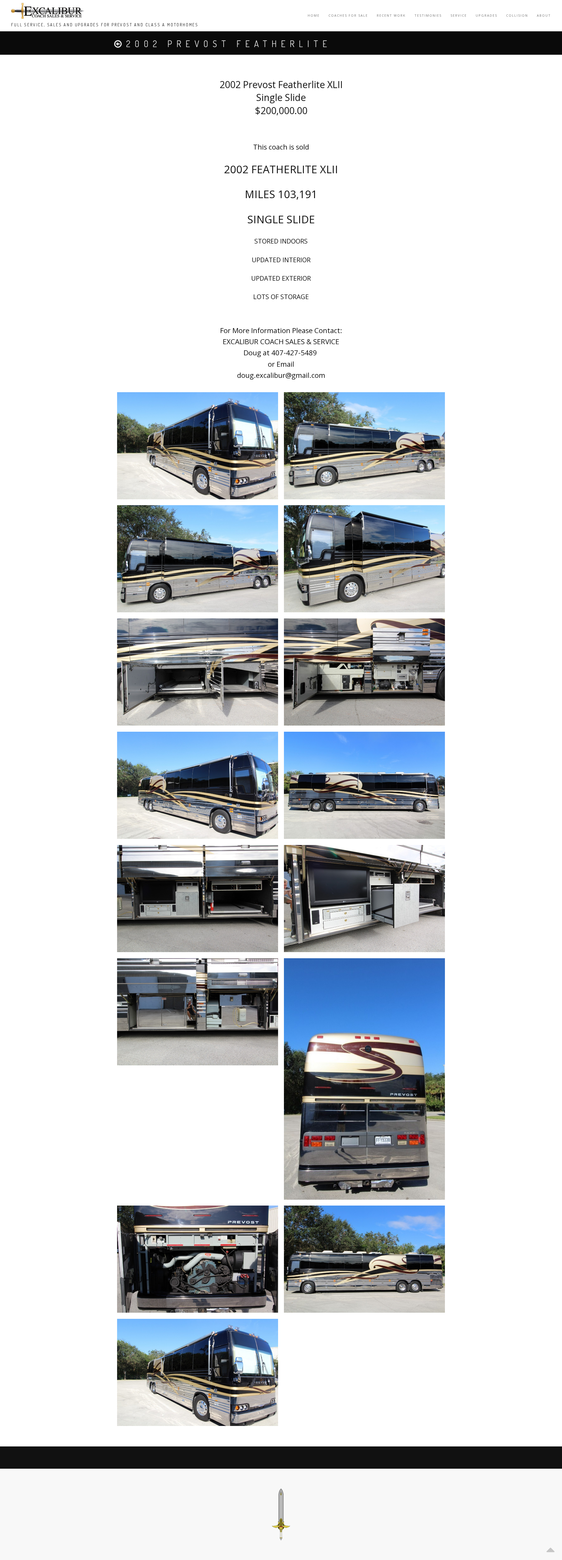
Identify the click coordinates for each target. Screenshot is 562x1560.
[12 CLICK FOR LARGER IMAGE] (364, 559)
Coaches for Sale (348, 15)
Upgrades (486, 15)
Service (458, 15)
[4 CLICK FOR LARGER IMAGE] (197, 898)
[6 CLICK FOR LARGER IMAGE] (197, 1012)
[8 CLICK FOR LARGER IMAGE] (197, 1259)
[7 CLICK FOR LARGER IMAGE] (364, 1079)
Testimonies (428, 15)
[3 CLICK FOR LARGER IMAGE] (364, 785)
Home (314, 15)
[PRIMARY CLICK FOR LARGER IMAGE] (197, 1372)
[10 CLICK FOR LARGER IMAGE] (364, 446)
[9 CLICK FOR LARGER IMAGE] (364, 1259)
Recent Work (391, 15)
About (544, 15)
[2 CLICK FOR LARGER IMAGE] (197, 785)
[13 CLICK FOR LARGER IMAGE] (197, 672)
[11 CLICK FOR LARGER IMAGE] (197, 559)
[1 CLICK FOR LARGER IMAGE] (197, 446)
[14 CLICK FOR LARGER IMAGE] (364, 672)
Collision (517, 15)
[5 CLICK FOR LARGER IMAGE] (364, 898)
